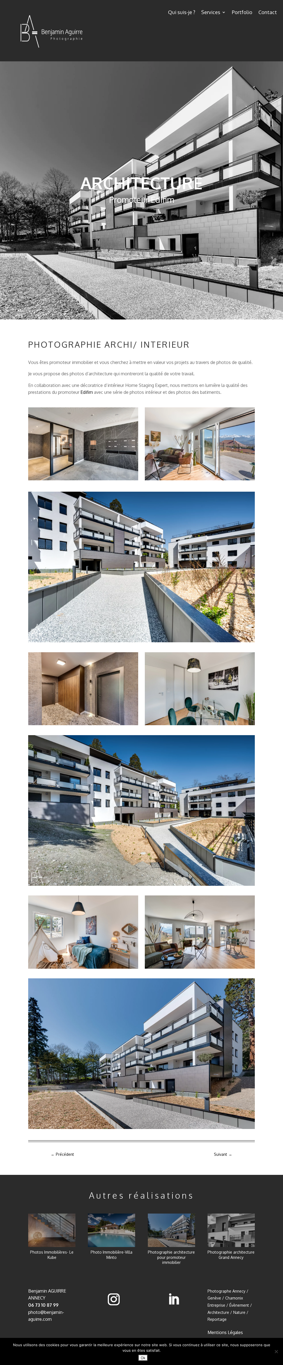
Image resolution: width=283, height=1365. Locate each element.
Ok (143, 1358)
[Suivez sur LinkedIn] (173, 1299)
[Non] (276, 1351)
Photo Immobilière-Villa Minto (111, 1254)
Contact (267, 12)
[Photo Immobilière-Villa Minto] (111, 1230)
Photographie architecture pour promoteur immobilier (171, 1257)
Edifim (86, 392)
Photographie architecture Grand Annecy (231, 1254)
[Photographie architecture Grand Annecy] (231, 1230)
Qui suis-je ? (181, 12)
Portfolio (242, 12)
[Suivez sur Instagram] (114, 1299)
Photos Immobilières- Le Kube (52, 1254)
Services (210, 12)
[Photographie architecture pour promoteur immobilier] (171, 1230)
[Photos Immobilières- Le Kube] (51, 1230)
